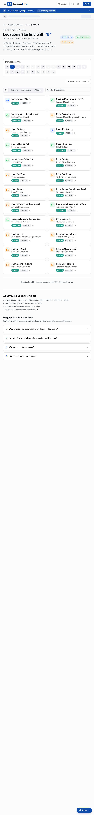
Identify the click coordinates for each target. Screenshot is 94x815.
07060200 (26, 225)
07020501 (24, 135)
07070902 (68, 255)
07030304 (68, 165)
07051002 (24, 195)
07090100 (26, 150)
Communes (26, 90)
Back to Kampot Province (15, 30)
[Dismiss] (89, 10)
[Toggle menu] (5, 4)
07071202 (24, 270)
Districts (14, 90)
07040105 (24, 180)
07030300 (26, 165)
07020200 (26, 120)
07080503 (68, 240)
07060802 (68, 225)
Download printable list (79, 81)
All (6, 90)
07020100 (71, 105)
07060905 (24, 210)
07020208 (68, 120)
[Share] (72, 4)
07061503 (24, 240)
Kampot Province (15, 24)
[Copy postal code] (30, 103)
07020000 (24, 103)
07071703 (68, 270)
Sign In (87, 4)
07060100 (71, 210)
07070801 (24, 255)
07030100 (71, 150)
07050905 (68, 180)
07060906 (68, 195)
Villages (38, 90)
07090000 (68, 133)
